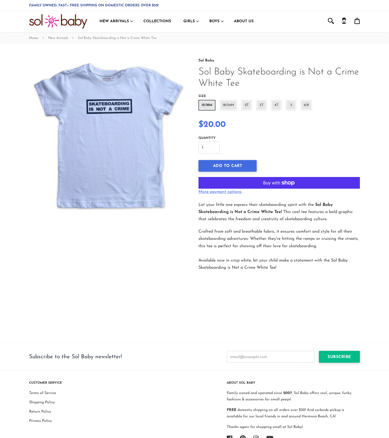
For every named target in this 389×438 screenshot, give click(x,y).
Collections (157, 21)
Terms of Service (42, 393)
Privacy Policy (40, 421)
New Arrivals (114, 21)
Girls (189, 21)
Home (33, 38)
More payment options (220, 192)
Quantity (207, 138)
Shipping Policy (42, 402)
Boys (214, 21)
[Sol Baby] (58, 21)
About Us (244, 21)
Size (202, 96)
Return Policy (40, 412)
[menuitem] (344, 21)
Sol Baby (206, 61)
